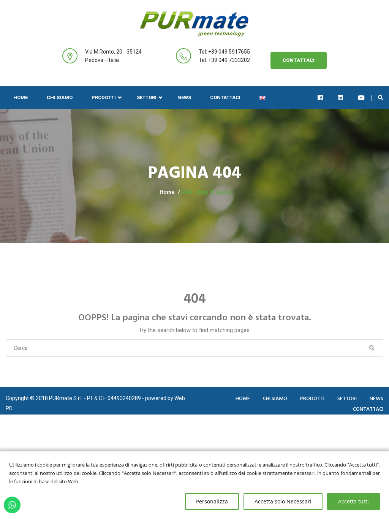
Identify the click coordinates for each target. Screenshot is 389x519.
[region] (194, 485)
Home (20, 97)
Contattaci (299, 60)
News (184, 97)
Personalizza (212, 501)
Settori (147, 97)
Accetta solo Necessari (283, 501)
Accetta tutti (353, 501)
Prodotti (104, 97)
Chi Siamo (60, 97)
